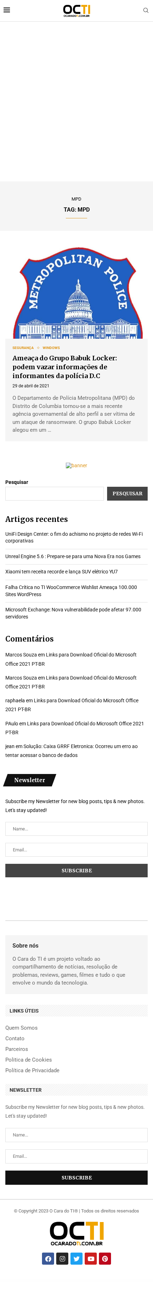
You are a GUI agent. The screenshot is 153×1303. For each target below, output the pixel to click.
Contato (15, 1038)
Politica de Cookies (28, 1060)
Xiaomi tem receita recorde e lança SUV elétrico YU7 (61, 571)
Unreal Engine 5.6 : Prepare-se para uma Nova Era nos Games (73, 556)
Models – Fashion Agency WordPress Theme (84, 1281)
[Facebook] (48, 1259)
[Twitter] (76, 1259)
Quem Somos (21, 1028)
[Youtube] (91, 1259)
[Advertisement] (76, 101)
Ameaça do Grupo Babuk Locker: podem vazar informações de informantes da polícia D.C (64, 367)
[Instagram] (62, 1259)
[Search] (145, 10)
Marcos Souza (21, 655)
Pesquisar (16, 482)
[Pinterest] (105, 1259)
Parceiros (16, 1049)
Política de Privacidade (32, 1070)
